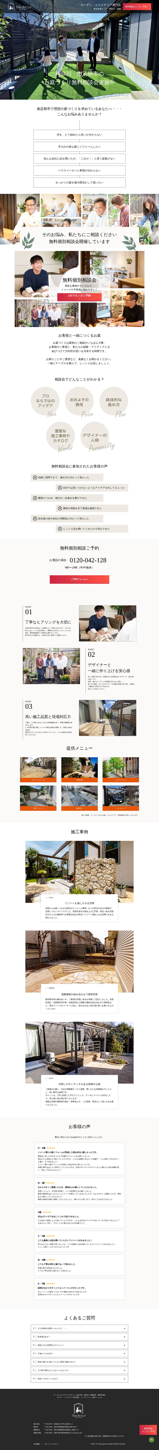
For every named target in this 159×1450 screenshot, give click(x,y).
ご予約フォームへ (79, 579)
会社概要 (37, 1444)
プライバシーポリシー (51, 1444)
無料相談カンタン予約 (136, 6)
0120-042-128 (88, 560)
